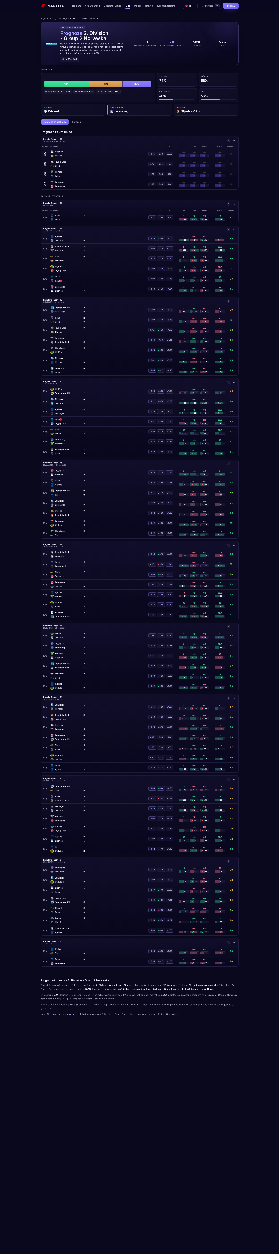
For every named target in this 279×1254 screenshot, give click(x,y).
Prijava (231, 5)
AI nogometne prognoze (59, 1014)
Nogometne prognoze (51, 18)
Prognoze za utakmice (55, 122)
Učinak (137, 5)
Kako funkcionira (166, 5)
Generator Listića (113, 5)
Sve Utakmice (92, 5)
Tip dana (76, 5)
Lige (127, 5)
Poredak (76, 122)
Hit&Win (149, 5)
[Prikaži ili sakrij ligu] (234, 140)
